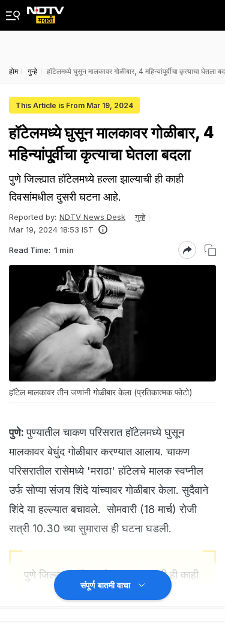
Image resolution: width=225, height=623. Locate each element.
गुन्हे (140, 217)
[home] (45, 11)
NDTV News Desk (92, 217)
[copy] (210, 250)
